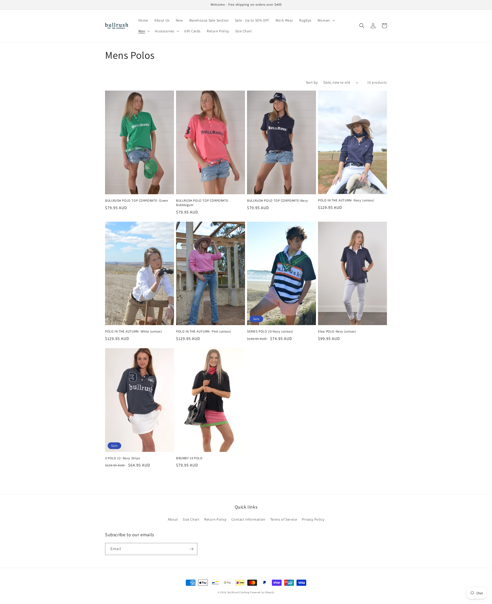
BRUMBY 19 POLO (189, 458)
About (173, 519)
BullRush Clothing (238, 592)
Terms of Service (283, 519)
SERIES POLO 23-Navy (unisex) (270, 331)
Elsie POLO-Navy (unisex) (337, 331)
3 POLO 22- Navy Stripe (122, 458)
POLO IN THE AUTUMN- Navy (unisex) (346, 200)
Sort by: (312, 82)
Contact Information (248, 519)
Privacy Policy (313, 519)
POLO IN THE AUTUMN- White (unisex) (133, 331)
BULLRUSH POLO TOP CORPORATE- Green (136, 201)
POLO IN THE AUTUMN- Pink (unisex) (203, 331)
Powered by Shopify (262, 592)
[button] (325, 20)
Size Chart (191, 519)
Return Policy (215, 519)
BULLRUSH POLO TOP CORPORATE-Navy (277, 201)
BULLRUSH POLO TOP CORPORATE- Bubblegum (202, 203)
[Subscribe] (191, 549)
